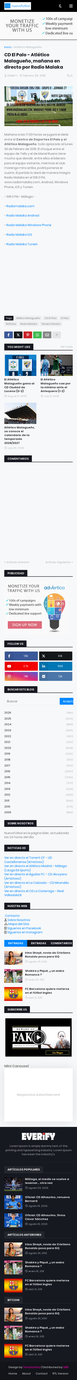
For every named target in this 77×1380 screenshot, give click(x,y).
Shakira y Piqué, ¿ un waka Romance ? (44, 973)
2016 (38, 771)
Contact (42, 1373)
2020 (38, 748)
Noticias (11, 324)
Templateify (31, 1367)
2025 (38, 719)
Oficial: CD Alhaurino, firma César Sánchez (45, 1217)
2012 (38, 795)
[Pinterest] (28, 335)
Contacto (12, 916)
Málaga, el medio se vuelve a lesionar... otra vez (47, 1181)
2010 (38, 807)
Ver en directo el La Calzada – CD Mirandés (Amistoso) (36, 885)
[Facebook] (8, 335)
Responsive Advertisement (38, 1094)
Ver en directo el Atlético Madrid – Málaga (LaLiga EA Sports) (35, 868)
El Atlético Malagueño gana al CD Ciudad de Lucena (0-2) (19, 385)
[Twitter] (18, 335)
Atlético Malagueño (28, 47)
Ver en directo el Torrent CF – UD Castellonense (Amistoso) (28, 860)
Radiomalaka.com (20, 206)
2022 (38, 736)
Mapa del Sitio (18, 924)
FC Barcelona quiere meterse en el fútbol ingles (47, 991)
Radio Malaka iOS (19, 234)
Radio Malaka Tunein (22, 244)
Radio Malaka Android (22, 215)
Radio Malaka (28, 324)
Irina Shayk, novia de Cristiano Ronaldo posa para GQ (47, 955)
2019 (38, 754)
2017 (38, 766)
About (26, 1373)
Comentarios (61, 943)
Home (13, 1373)
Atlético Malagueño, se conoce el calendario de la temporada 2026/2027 (19, 435)
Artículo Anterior (18, 562)
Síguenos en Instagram (25, 932)
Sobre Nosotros (18, 920)
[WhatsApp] (37, 335)
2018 (38, 760)
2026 (38, 713)
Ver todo (67, 347)
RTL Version (60, 1373)
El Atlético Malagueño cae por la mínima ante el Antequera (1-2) (56, 385)
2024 (38, 724)
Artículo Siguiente (58, 562)
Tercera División (51, 324)
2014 (38, 783)
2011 (38, 801)
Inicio (8, 47)
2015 (38, 777)
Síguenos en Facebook (24, 928)
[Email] (47, 335)
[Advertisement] (36, 282)
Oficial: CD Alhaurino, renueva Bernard (47, 1199)
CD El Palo (50, 318)
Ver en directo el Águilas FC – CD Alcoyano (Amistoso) (35, 876)
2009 (38, 812)
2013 (38, 789)
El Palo (65, 318)
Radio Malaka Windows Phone (28, 225)
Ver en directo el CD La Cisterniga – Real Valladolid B (34, 893)
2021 (38, 742)
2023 (38, 730)
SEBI (65, 1367)
